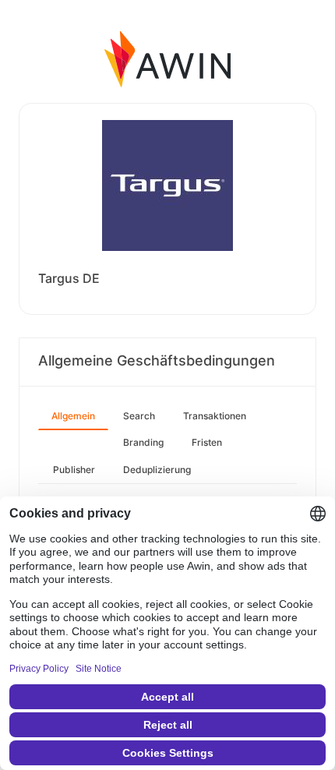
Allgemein (73, 416)
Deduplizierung (157, 469)
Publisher (74, 469)
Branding (143, 442)
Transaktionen (214, 416)
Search (139, 416)
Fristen (207, 442)
